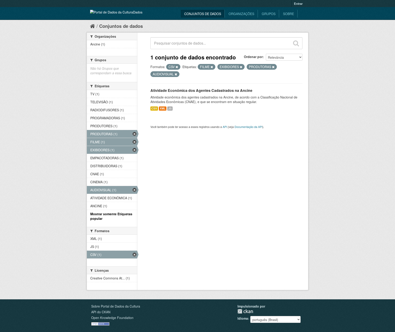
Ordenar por (253, 56)
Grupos (268, 13)
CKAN (245, 311)
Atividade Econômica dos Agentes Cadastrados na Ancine (201, 90)
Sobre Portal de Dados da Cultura (115, 306)
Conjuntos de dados (202, 13)
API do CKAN (100, 312)
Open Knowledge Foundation (112, 317)
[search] (296, 43)
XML (162, 108)
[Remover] (177, 67)
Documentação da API (248, 127)
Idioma (243, 318)
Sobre (288, 13)
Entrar (298, 3)
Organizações (241, 13)
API (225, 127)
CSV (154, 108)
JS (170, 108)
